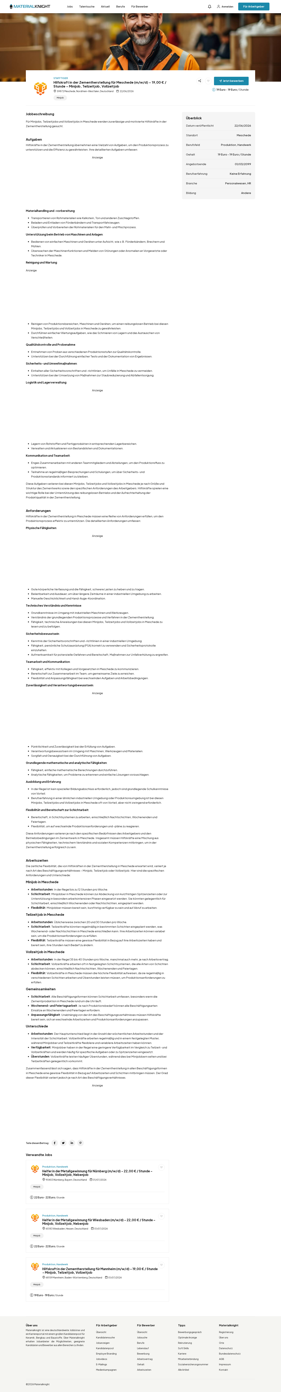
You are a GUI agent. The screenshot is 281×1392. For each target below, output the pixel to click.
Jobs (70, 6)
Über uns (223, 1337)
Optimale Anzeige (187, 1337)
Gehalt (140, 1364)
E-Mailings (101, 1364)
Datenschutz (226, 1348)
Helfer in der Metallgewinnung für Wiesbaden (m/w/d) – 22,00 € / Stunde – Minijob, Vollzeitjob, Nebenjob (98, 1222)
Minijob (60, 97)
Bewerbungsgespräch (190, 1332)
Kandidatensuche (105, 1337)
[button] (210, 7)
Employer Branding (106, 1353)
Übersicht (101, 1332)
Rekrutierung (185, 1342)
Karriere (182, 1353)
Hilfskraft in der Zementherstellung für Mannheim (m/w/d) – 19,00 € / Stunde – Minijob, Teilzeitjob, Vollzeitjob (100, 1270)
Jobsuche (142, 1337)
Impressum (225, 1364)
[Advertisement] (97, 182)
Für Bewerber (139, 6)
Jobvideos (101, 1358)
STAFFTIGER (61, 78)
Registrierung (226, 1332)
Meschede (244, 135)
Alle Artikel (183, 1369)
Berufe (120, 6)
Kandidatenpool (105, 1348)
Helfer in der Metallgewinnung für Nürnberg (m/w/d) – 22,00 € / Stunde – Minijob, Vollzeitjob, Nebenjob (97, 1173)
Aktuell (105, 6)
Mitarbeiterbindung (188, 1358)
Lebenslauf (143, 1348)
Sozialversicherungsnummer (193, 1364)
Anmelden (227, 6)
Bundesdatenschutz (230, 1353)
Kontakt (223, 1369)
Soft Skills (183, 1348)
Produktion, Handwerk (55, 1166)
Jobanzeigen (103, 1342)
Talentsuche (86, 6)
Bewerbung (143, 1353)
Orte (221, 1342)
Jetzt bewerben (233, 80)
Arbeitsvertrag (145, 1358)
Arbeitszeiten (144, 1369)
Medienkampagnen (106, 1369)
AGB (221, 1358)
